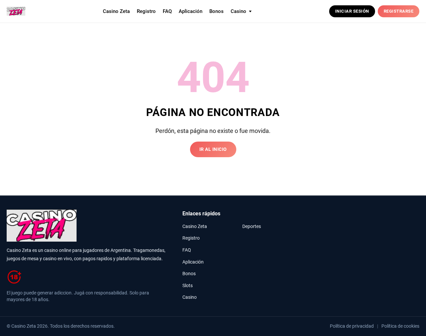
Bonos (216, 11)
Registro (146, 11)
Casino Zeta (116, 11)
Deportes (251, 226)
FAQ (167, 11)
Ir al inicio (213, 149)
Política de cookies (400, 326)
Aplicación (190, 11)
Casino (189, 297)
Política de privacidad (352, 326)
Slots (187, 285)
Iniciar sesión (352, 11)
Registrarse (399, 11)
